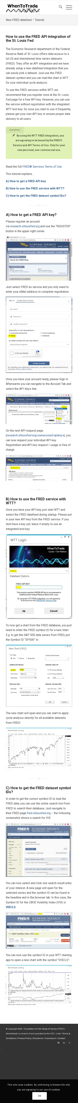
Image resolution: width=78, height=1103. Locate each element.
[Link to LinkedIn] (64, 1043)
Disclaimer (38, 1038)
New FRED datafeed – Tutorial (25, 20)
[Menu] (67, 7)
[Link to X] (69, 1043)
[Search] (58, 7)
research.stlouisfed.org (25, 226)
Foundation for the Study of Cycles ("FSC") (44, 1029)
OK (39, 1096)
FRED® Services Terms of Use (42, 166)
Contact (61, 1038)
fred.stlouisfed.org (39, 813)
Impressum (50, 1038)
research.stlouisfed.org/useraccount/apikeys (35, 435)
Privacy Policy (24, 1038)
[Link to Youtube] (58, 1043)
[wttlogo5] (32, 7)
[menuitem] (58, 7)
